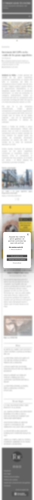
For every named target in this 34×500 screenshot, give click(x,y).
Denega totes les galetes (17, 259)
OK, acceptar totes (17, 256)
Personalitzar (17, 263)
